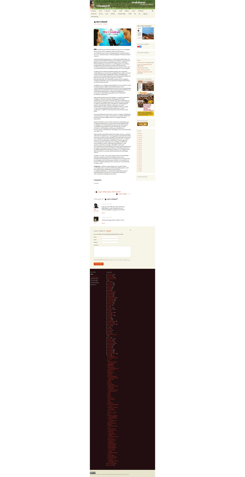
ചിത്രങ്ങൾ (110, 308)
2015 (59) (140, 155)
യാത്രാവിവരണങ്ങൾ (112, 334)
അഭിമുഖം (127, 10)
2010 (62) (140, 164)
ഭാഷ (109, 327)
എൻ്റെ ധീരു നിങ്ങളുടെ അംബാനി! (144, 64)
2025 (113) (140, 135)
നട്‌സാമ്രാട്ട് (110, 403)
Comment (96, 245)
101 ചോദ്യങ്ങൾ (111, 356)
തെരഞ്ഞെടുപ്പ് (111, 312)
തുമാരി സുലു (111, 397)
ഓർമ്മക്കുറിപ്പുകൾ (111, 297)
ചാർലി (109, 393)
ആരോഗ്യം (110, 294)
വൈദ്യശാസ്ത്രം (111, 343)
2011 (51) (140, 162)
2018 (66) (140, 149)
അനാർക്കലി (110, 364)
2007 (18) (140, 170)
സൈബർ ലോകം (111, 463)
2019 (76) (140, 147)
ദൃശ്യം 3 (110, 401)
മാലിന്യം (113, 13)
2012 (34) (140, 161)
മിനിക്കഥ (109, 333)
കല (135, 13)
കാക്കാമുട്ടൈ (110, 388)
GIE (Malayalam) (111, 277)
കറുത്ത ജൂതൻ (111, 384)
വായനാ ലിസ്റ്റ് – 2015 (124, 194)
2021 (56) (140, 143)
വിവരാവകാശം (111, 341)
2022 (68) (140, 141)
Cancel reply (130, 230)
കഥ (139, 13)
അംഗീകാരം (93, 13)
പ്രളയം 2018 (110, 322)
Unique (97, 277)
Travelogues (93, 10)
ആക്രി (109, 290)
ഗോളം (109, 392)
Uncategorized (110, 284)
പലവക (133, 10)
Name (95, 237)
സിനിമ (129, 13)
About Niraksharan (95, 16)
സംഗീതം (109, 347)
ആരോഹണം (110, 365)
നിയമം (109, 314)
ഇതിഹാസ (110, 371)
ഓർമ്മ (120, 10)
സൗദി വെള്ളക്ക (111, 455)
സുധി (95, 222)
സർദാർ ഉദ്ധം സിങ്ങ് (112, 456)
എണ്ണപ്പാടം (145, 13)
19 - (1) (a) (110, 359)
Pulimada (109, 281)
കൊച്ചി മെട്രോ (111, 300)
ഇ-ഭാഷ (101, 13)
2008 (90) (140, 168)
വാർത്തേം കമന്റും (122, 13)
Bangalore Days (111, 274)
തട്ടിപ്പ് (109, 311)
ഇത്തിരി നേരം (111, 372)
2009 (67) (140, 166)
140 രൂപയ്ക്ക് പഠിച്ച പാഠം (113, 357)
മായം (109, 331)
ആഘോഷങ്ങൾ (111, 291)
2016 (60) (140, 153)
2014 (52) (140, 157)
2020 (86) (140, 145)
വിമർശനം (110, 340)
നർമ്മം (109, 316)
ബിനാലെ (110, 325)
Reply (104, 212)
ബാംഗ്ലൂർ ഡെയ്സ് (112, 324)
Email (95, 239)
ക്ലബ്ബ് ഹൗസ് (110, 303)
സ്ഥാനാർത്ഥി (110, 465)
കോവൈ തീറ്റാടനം (141, 69)
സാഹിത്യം (110, 352)
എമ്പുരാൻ (110, 375)
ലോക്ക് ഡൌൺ (111, 338)
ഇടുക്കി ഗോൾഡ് (111, 369)
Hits (95, 277)
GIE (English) (110, 275)
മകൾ (109, 414)
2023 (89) (140, 139)
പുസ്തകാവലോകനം (112, 321)
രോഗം (109, 337)
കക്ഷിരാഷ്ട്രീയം (111, 299)
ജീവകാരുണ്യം (111, 309)
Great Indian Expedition (112, 278)
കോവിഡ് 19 (110, 302)
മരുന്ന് (109, 328)
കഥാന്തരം (110, 383)
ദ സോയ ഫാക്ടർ (111, 399)
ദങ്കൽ (109, 400)
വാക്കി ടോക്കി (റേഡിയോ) (142, 62)
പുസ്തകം (114, 10)
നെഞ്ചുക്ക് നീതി (111, 410)
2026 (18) (140, 133)
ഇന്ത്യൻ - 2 (110, 373)
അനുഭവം (110, 287)
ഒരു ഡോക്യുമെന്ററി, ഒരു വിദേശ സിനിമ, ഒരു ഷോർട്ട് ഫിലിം (113, 378)
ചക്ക (109, 306)
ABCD (109, 360)
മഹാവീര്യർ (110, 422)
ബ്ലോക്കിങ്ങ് (140, 67)
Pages (92, 277)
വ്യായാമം (110, 346)
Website (95, 242)
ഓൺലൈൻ (110, 296)
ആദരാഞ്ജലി (110, 293)
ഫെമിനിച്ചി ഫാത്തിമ (112, 412)
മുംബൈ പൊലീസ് (112, 423)
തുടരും (109, 396)
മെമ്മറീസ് (110, 424)
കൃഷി (106, 13)
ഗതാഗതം (110, 305)
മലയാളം (109, 330)
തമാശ (109, 395)
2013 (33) (140, 159)
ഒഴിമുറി (109, 380)
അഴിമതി (109, 288)
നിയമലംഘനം (111, 315)
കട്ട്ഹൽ (109, 381)
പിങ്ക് (109, 411)
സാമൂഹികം (107, 10)
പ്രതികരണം (141, 10)
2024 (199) (140, 137)
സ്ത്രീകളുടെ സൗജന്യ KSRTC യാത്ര (144, 71)
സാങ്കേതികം (110, 349)
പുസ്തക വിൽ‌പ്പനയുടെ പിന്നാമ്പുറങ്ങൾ (107, 192)
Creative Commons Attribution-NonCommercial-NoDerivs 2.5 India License (115, 474)
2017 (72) (140, 151)
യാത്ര (100, 10)
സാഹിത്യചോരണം (112, 353)
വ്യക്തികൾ (110, 344)
